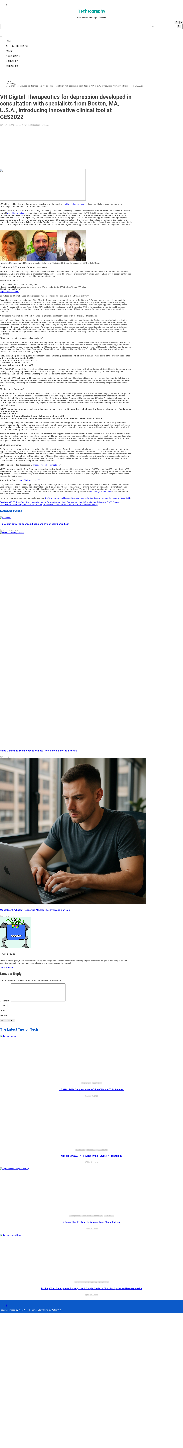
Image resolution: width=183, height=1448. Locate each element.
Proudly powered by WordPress (14, 1310)
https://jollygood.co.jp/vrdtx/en (46, 465)
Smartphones (75, 1216)
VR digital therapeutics (75, 204)
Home (8, 41)
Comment (5, 1001)
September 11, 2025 (10, 530)
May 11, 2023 (92, 1162)
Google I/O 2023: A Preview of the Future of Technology (91, 1155)
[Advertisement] (66, 148)
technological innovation (101, 491)
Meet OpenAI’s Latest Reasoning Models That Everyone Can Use (35, 910)
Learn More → (6, 967)
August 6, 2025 (8, 757)
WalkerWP (55, 1310)
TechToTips (97, 1083)
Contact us (12, 66)
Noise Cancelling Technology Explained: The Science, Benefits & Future (38, 750)
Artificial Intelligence (17, 46)
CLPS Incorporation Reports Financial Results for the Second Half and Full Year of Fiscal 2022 (87, 498)
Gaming (9, 51)
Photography (13, 56)
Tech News (86, 1083)
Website (3, 1015)
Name (3, 1005)
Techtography (91, 11)
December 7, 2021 (20, 125)
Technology (12, 61)
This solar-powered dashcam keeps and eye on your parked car (34, 524)
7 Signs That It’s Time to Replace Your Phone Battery (91, 1222)
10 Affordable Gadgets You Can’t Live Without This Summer (91, 1089)
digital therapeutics (15, 213)
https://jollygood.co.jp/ (29, 480)
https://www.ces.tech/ (9, 291)
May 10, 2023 (92, 1229)
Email (3, 1010)
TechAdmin (6, 125)
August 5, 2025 (8, 916)
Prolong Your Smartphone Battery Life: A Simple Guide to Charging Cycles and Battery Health (91, 1288)
